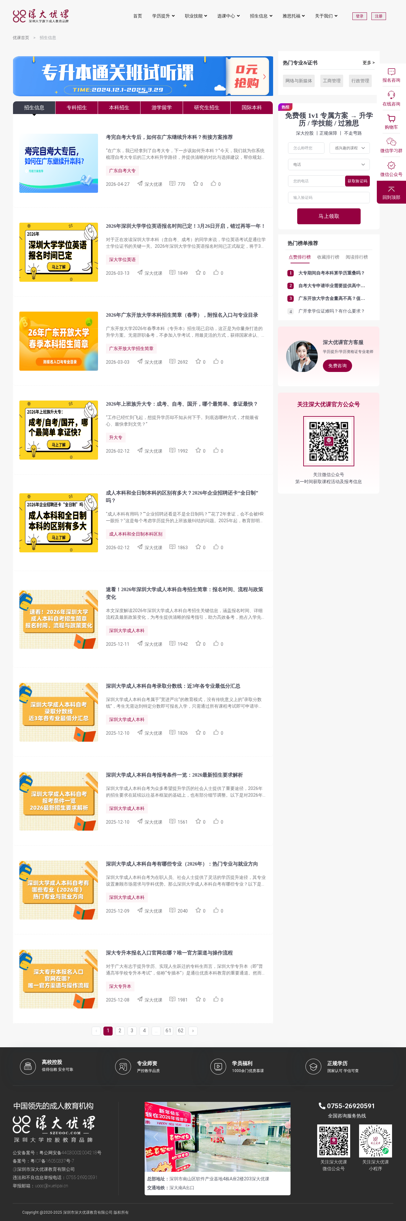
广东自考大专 (122, 170)
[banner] (143, 92)
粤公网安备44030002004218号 (70, 1152)
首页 (137, 15)
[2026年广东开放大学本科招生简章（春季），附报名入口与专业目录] (55, 340)
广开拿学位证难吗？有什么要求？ (331, 311)
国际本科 (252, 108)
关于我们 (324, 15)
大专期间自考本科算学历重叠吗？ (331, 273)
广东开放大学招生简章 (131, 348)
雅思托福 (291, 15)
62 (181, 1031)
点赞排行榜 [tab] (300, 257)
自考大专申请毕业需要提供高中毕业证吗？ (340, 285)
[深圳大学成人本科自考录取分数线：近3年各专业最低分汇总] (55, 711)
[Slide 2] (217, 1163)
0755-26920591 (82, 1177)
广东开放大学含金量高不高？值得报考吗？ (340, 298)
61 (168, 1031)
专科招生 (77, 108)
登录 (359, 16)
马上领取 (328, 216)
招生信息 (259, 15)
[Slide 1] (206, 1163)
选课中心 (226, 15)
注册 (379, 16)
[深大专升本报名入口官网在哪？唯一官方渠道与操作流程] (55, 978)
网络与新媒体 (298, 80)
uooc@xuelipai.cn (51, 1185)
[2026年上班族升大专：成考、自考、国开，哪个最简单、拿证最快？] (55, 429)
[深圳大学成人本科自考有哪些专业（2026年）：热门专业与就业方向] (55, 889)
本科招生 (119, 108)
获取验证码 (358, 181)
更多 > (369, 62)
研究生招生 (206, 108)
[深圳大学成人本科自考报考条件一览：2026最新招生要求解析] (55, 800)
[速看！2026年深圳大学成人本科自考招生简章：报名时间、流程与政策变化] (55, 619)
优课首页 (21, 37)
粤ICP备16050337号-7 (52, 1161)
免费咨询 (337, 365)
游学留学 (162, 108)
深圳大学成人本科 (127, 630)
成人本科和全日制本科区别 (135, 533)
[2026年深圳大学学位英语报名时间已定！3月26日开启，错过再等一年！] (55, 251)
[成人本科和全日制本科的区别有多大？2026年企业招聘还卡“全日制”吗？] (55, 522)
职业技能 (194, 15)
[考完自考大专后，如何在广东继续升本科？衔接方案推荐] (55, 162)
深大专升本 (120, 986)
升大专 (115, 437)
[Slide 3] (229, 1163)
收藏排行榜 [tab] (328, 257)
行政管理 (360, 80)
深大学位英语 (122, 259)
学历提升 (161, 15)
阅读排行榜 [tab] (357, 257)
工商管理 (332, 80)
